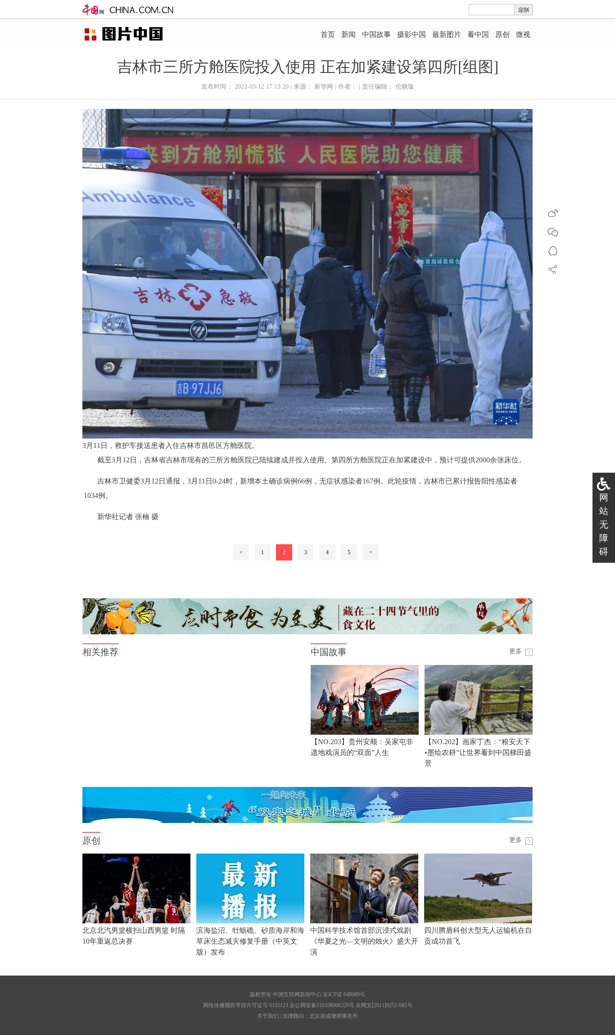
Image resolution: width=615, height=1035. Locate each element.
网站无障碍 (603, 524)
